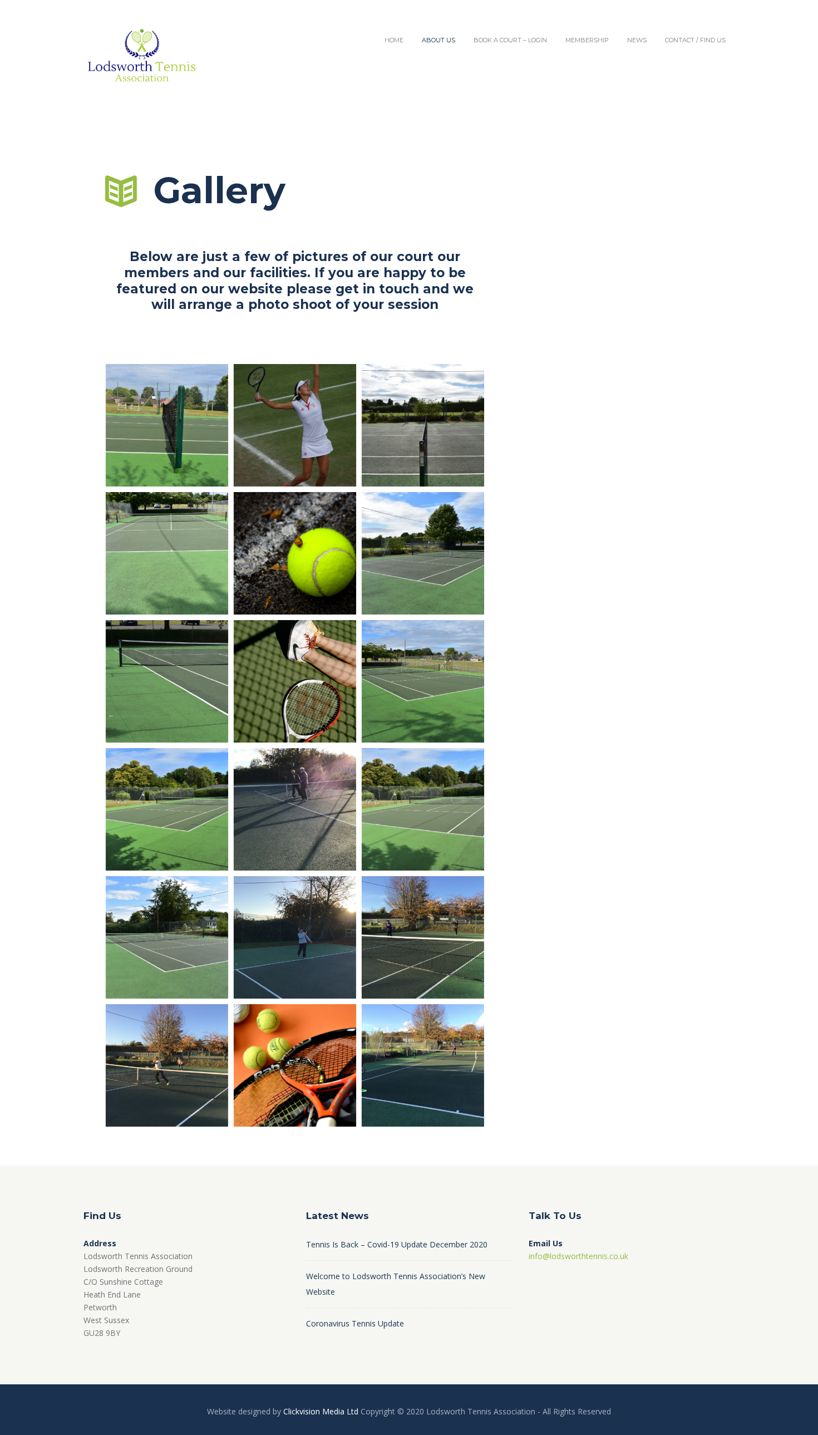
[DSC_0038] (423, 425)
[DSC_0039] (167, 425)
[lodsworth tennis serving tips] (295, 425)
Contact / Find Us (695, 40)
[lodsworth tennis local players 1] (423, 1065)
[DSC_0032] (423, 809)
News (637, 40)
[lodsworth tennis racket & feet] (295, 681)
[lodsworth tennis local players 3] (167, 1065)
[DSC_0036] (167, 553)
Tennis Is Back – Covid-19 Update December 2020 (396, 1244)
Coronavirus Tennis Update (355, 1323)
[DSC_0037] (423, 553)
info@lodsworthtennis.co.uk (578, 1256)
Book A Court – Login (510, 40)
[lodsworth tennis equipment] (295, 1065)
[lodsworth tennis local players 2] (295, 809)
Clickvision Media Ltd (320, 1411)
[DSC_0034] (423, 681)
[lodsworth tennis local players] (423, 937)
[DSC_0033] (167, 809)
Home (394, 40)
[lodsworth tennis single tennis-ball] (295, 553)
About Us (438, 40)
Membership (587, 40)
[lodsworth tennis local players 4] (295, 937)
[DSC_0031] (167, 937)
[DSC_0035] (167, 681)
